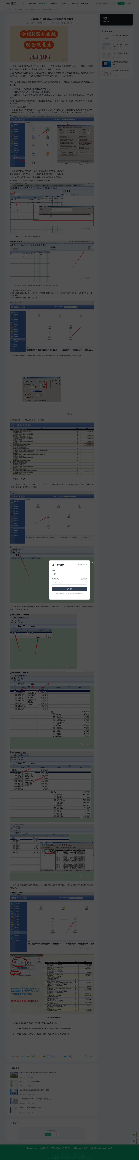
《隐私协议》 (79, 593)
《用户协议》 (70, 593)
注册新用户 (82, 565)
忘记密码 (84, 579)
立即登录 (69, 589)
